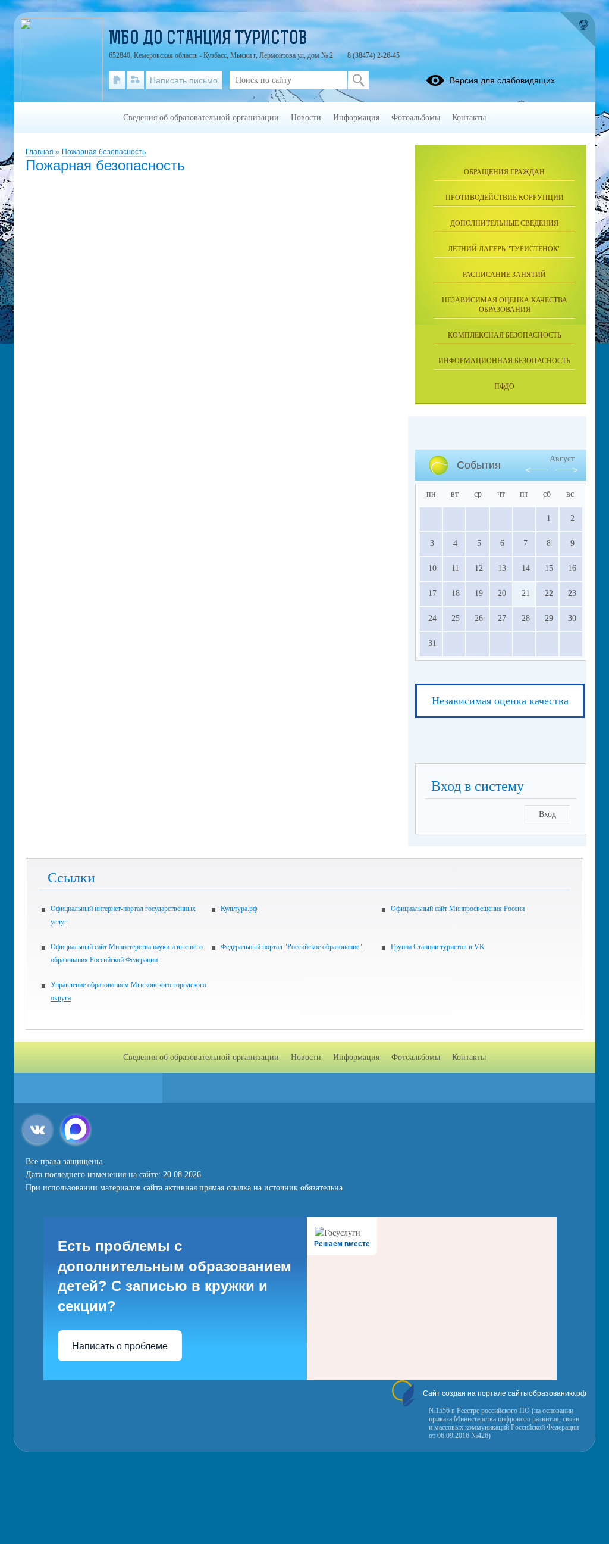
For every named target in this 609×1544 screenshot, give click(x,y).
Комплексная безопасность (504, 335)
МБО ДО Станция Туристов (208, 39)
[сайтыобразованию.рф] (577, 30)
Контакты (469, 117)
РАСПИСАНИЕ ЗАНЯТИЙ (504, 274)
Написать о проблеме (120, 1346)
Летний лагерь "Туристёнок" (504, 249)
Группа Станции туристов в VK (438, 947)
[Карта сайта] (135, 80)
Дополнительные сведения (504, 223)
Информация (356, 117)
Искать (358, 80)
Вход (547, 814)
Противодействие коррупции (504, 198)
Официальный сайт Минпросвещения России (458, 908)
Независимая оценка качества (500, 701)
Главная (40, 152)
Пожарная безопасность (104, 152)
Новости (306, 117)
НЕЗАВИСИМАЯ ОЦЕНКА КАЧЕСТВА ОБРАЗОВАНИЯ (504, 305)
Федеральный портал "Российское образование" (291, 947)
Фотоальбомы (415, 117)
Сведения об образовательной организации (201, 117)
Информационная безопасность (504, 361)
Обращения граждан (504, 172)
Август (562, 458)
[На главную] (117, 80)
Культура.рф (239, 908)
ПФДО (504, 386)
